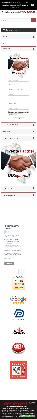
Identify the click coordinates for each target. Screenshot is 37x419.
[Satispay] (18, 368)
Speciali (6, 49)
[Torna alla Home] (3, 43)
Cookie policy (15, 7)
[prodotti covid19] (19, 331)
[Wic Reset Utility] (18, 348)
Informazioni (9, 195)
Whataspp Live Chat (28, 415)
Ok (32, 5)
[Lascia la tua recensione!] (18, 300)
